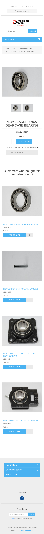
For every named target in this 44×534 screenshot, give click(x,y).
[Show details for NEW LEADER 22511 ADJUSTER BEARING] (22, 397)
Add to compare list (16, 152)
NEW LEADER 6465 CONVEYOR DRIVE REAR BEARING (19, 355)
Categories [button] (9, 39)
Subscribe (17, 518)
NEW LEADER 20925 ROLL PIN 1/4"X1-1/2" (20, 289)
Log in (21, 6)
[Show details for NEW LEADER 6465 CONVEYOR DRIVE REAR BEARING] (22, 331)
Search (33, 31)
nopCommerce (27, 530)
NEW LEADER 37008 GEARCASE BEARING (21, 224)
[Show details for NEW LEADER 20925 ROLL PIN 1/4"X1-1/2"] (22, 266)
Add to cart (24, 141)
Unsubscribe (27, 518)
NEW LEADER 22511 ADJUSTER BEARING (21, 421)
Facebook (22, 498)
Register (13, 6)
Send (31, 514)
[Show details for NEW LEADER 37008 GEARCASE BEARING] (22, 201)
